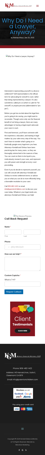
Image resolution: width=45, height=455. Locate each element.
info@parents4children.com (14, 189)
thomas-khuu (18, 38)
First (6, 236)
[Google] (22, 450)
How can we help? (13, 254)
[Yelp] (25, 450)
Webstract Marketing (22, 445)
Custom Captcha (13, 275)
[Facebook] (19, 450)
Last (25, 236)
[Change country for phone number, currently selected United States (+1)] (7, 247)
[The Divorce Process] (22, 214)
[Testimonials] (22, 317)
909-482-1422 (13, 186)
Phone (7, 242)
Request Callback (13, 292)
